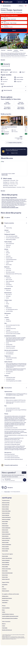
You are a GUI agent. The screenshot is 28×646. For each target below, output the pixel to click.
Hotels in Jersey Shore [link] (6, 568)
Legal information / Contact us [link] (8, 614)
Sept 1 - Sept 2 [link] (21, 103)
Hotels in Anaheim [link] (5, 548)
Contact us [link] (4, 588)
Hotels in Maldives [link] (5, 562)
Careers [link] (3, 625)
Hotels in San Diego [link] (6, 513)
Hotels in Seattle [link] (5, 546)
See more (3, 59)
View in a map (5, 174)
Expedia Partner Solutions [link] (7, 598)
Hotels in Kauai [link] (5, 574)
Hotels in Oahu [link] (5, 577)
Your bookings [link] (4, 584)
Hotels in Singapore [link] (6, 560)
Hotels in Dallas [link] (5, 550)
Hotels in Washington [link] (6, 527)
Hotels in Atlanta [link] (5, 531)
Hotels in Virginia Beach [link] (6, 544)
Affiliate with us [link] (5, 596)
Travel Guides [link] (4, 627)
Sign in (8, 152)
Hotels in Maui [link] (4, 570)
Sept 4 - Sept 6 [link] (7, 108)
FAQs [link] (3, 586)
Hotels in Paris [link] (4, 523)
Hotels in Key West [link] (5, 540)
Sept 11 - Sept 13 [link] (20, 108)
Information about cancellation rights (10, 207)
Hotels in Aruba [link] (5, 556)
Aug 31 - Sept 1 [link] (7, 103)
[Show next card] (26, 41)
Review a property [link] (5, 590)
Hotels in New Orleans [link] (6, 510)
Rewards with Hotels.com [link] (7, 629)
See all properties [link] (7, 5)
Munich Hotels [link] (7, 491)
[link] (26, 6)
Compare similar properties (15, 142)
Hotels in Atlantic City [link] (6, 538)
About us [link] (4, 623)
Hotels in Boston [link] (5, 536)
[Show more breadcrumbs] (2, 491)
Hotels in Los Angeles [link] (6, 519)
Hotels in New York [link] (5, 504)
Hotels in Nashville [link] (5, 515)
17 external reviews (4, 66)
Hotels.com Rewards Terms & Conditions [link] (10, 618)
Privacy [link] (3, 609)
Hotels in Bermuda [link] (5, 564)
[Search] (24, 479)
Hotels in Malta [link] (5, 566)
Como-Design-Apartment (10, 19)
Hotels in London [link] (5, 542)
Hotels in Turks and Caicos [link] (7, 558)
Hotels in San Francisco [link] (6, 517)
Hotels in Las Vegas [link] (5, 502)
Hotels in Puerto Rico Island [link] (7, 572)
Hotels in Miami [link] (5, 521)
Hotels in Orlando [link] (5, 508)
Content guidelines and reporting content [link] (10, 616)
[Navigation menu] (25, 1)
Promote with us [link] (5, 600)
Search (14, 30)
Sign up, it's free (14, 152)
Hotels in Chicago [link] (5, 506)
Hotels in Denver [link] (5, 525)
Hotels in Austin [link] (5, 529)
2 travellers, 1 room (8, 27)
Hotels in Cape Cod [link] (5, 579)
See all (2, 83)
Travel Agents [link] (4, 602)
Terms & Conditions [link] (6, 607)
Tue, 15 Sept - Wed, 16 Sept (10, 23)
